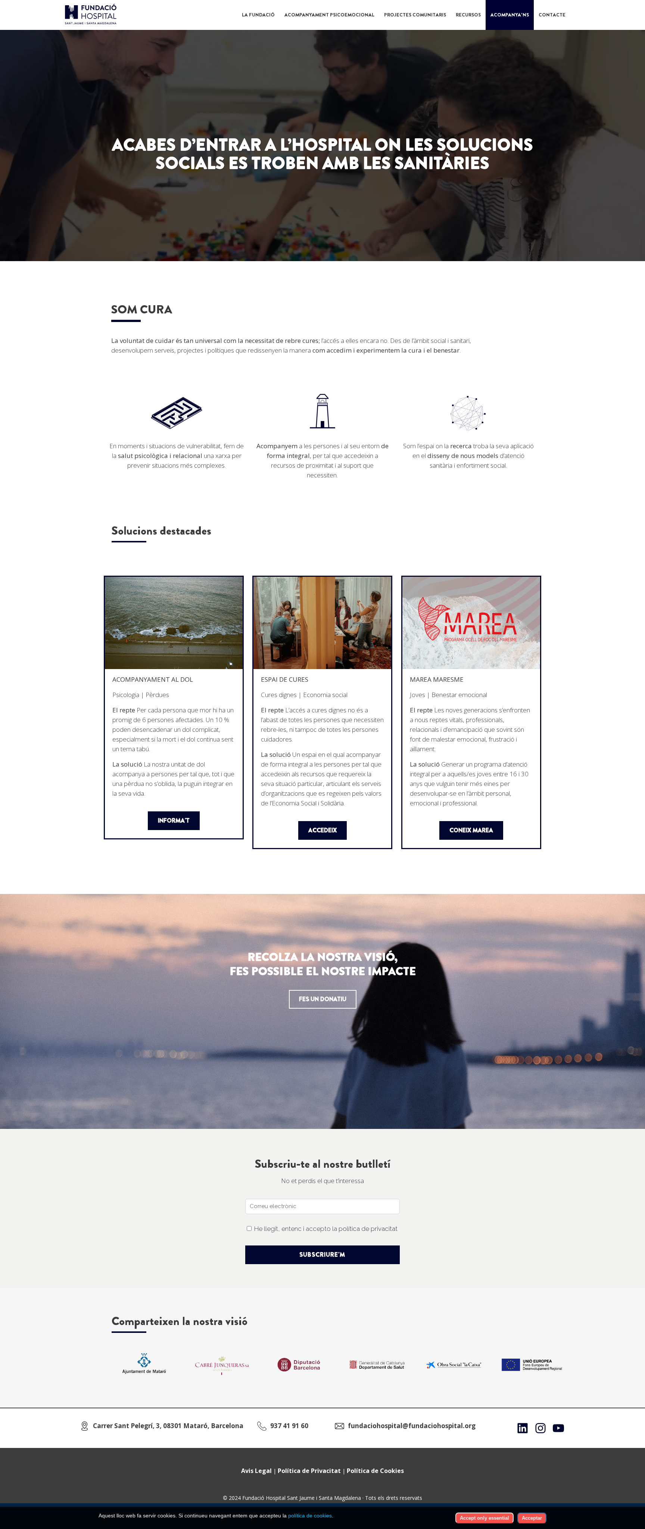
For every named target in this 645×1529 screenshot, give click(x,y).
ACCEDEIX (322, 830)
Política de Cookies (375, 1471)
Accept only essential (484, 1518)
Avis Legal (256, 1471)
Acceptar (532, 1518)
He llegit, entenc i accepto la (326, 1228)
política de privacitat (368, 1228)
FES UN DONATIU (322, 999)
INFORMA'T (174, 820)
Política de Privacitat (309, 1471)
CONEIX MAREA (471, 830)
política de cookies (310, 1516)
